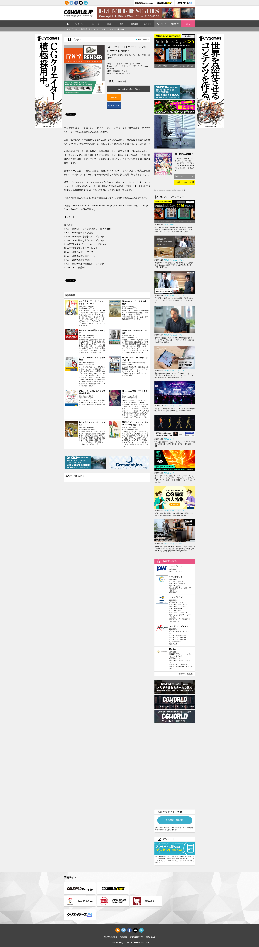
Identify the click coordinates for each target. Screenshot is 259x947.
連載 (121, 24)
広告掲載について (136, 937)
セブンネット (114, 105)
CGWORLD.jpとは (110, 937)
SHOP (173, 24)
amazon (114, 97)
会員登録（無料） (174, 820)
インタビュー (79, 24)
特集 (109, 24)
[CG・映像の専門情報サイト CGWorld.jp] (78, 13)
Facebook (76, 3)
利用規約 (123, 937)
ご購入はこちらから (183, 182)
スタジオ (147, 24)
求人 (188, 24)
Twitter (71, 3)
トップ (67, 23)
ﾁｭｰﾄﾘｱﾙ (160, 24)
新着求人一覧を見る (186, 674)
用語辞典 (134, 24)
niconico (81, 3)
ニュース (96, 24)
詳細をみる (179, 176)
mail (86, 3)
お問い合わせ (151, 937)
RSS (67, 3)
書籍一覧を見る (143, 39)
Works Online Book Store (129, 89)
